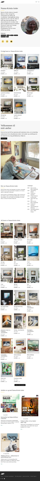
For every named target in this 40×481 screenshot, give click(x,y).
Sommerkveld (17, 92)
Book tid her (4, 138)
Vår (15, 262)
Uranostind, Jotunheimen (4, 355)
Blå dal (15, 284)
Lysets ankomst (18, 115)
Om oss (2, 476)
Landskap (15, 35)
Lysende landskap (5, 92)
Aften (2, 239)
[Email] (4, 478)
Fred (2, 284)
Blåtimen (16, 70)
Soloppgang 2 (30, 70)
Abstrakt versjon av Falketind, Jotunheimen (5, 331)
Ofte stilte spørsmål (18, 476)
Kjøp (1, 73)
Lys (28, 284)
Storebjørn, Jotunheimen (30, 330)
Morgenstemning (18, 306)
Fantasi (8, 35)
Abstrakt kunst (3, 35)
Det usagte (29, 239)
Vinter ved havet (18, 239)
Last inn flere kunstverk (20, 384)
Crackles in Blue (18, 378)
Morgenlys (3, 115)
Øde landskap (30, 354)
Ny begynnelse (4, 306)
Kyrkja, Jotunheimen (19, 330)
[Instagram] (2, 478)
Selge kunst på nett (26, 476)
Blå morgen (30, 92)
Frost (28, 262)
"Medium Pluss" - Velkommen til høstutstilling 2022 (10, 456)
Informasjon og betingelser (9, 476)
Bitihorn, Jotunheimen (30, 307)
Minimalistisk (3, 36)
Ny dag (2, 262)
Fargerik (12, 35)
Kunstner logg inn (33, 476)
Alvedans (3, 70)
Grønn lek (3, 378)
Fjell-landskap (17, 354)
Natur (7, 36)
